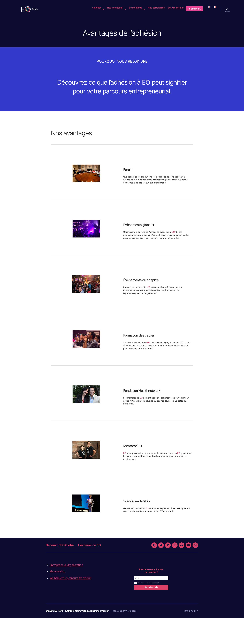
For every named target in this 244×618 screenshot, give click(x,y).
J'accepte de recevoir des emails (148, 583)
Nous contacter (115, 7)
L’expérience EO (89, 545)
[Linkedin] (168, 545)
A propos (96, 7)
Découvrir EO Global (60, 545)
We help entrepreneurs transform (70, 578)
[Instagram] (195, 545)
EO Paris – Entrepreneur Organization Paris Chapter (81, 611)
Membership (57, 571)
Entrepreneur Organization (66, 565)
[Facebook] (154, 545)
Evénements (135, 7)
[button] (151, 587)
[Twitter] (161, 545)
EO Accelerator (176, 7)
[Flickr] (181, 545)
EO (173, 232)
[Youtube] (188, 545)
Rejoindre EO (194, 8)
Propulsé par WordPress (124, 611)
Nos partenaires (156, 7)
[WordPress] (175, 545)
